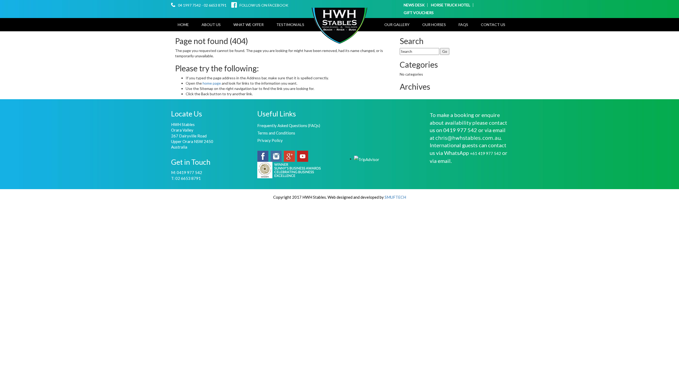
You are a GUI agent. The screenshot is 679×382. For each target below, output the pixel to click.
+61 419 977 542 (485, 153)
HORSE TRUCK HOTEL (450, 5)
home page (212, 83)
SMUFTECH (395, 197)
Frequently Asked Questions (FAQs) (288, 125)
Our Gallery (397, 24)
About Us (211, 24)
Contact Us (493, 24)
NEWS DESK (414, 5)
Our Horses (434, 24)
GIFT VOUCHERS (419, 13)
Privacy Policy (270, 140)
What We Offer (248, 24)
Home (183, 24)
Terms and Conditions (276, 133)
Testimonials (290, 24)
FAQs (463, 24)
